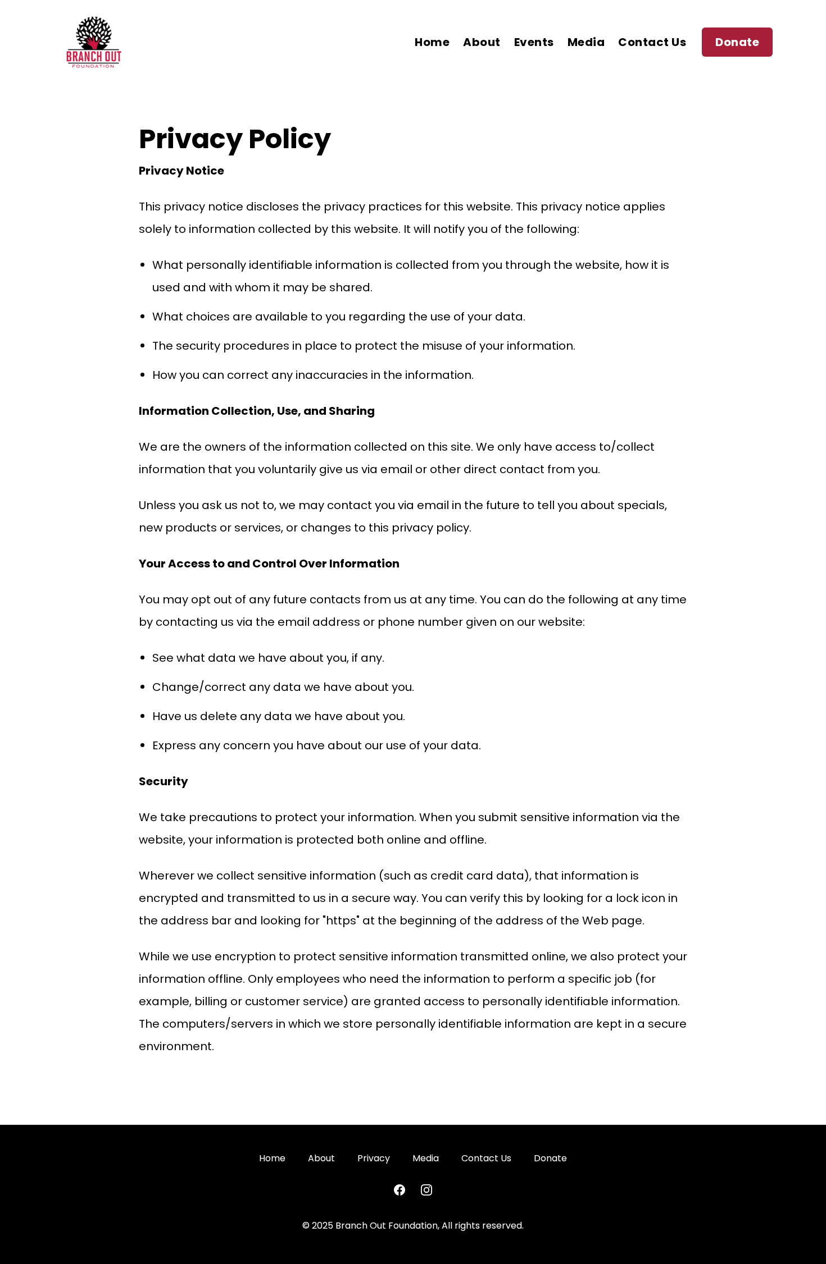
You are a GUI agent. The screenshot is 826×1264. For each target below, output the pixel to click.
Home (432, 42)
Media (586, 42)
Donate (737, 42)
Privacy (373, 1158)
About (482, 42)
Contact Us (652, 42)
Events (534, 42)
